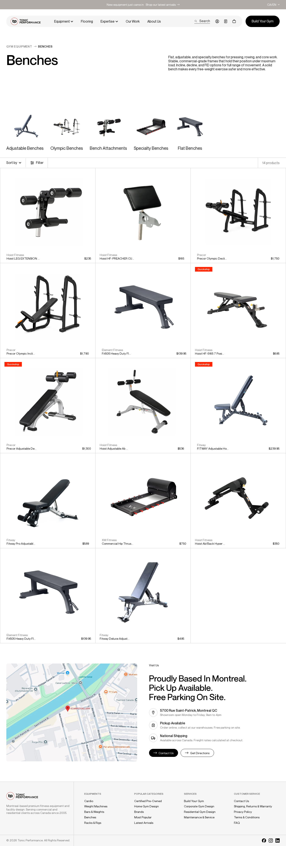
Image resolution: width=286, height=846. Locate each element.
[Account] (217, 21)
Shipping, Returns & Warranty (253, 806)
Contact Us (241, 801)
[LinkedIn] (277, 840)
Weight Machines (95, 806)
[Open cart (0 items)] (234, 21)
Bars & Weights (94, 811)
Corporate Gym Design (199, 806)
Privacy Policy (243, 811)
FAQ (237, 822)
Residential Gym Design (200, 811)
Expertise (108, 21)
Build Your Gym (194, 801)
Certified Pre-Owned (148, 801)
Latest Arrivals (143, 822)
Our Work (133, 21)
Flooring (87, 21)
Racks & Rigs (92, 822)
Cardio (88, 801)
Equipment (62, 21)
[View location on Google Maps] (71, 712)
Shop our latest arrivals (161, 4)
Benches (90, 817)
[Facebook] (264, 840)
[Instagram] (271, 840)
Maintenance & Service (199, 817)
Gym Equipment (19, 46)
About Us (154, 21)
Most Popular (143, 817)
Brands (139, 811)
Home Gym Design (146, 806)
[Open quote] (225, 21)
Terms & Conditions (247, 817)
